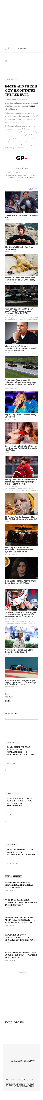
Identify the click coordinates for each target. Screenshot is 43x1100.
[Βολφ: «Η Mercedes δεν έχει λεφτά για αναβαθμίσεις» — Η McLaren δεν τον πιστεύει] (21, 730)
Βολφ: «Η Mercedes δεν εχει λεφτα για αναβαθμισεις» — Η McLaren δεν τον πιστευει (20, 920)
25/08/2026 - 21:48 (13, 814)
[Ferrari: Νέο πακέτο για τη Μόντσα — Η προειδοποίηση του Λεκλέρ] (21, 833)
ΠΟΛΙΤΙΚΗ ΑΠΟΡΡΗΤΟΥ (27, 1059)
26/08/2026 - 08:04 (10, 908)
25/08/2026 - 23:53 (13, 763)
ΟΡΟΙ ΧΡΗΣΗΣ (12, 1059)
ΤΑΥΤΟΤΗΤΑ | (16, 1061)
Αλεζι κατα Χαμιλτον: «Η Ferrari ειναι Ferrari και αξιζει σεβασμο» (19, 885)
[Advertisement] (21, 22)
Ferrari (11, 844)
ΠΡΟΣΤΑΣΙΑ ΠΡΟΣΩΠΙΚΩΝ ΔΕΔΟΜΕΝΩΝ (21, 1060)
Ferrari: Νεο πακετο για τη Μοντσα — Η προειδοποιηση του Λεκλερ (21, 852)
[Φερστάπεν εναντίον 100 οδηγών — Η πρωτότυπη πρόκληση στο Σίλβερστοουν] (21, 781)
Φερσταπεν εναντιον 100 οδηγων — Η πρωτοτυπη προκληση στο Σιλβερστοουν (20, 937)
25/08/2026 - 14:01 (13, 863)
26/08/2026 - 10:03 (10, 890)
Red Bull (11, 80)
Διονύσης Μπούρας (11, 99)
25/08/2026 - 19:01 (10, 960)
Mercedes (12, 742)
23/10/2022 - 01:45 (24, 99)
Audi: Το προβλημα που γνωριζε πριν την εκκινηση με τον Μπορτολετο (21, 902)
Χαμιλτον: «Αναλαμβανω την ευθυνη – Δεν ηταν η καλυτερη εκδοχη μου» (21, 954)
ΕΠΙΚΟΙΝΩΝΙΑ (27, 1061)
